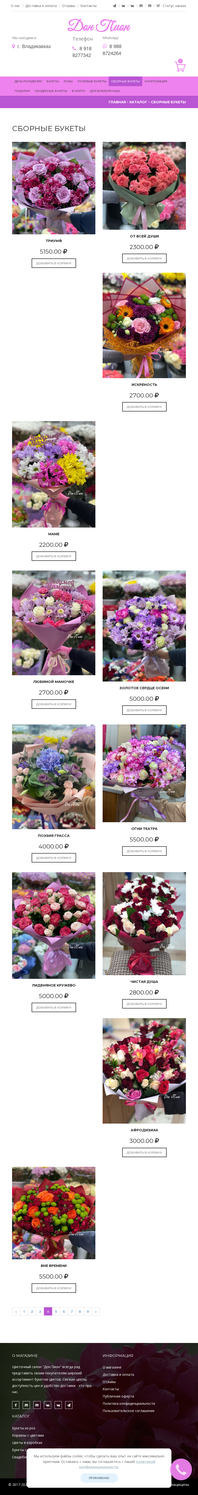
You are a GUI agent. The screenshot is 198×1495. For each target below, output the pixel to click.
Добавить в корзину (53, 263)
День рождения (28, 81)
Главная (117, 102)
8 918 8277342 (82, 52)
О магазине (112, 1367)
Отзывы (68, 5)
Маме (53, 534)
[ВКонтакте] (123, 5)
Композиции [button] (156, 81)
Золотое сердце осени (144, 688)
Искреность (144, 384)
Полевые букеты (92, 81)
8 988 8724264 (112, 49)
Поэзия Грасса (54, 836)
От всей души (144, 236)
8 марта (78, 91)
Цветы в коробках (27, 1442)
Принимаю (99, 1478)
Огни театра (144, 829)
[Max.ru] (141, 5)
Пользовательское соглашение (129, 1410)
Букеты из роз (23, 1428)
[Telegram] (114, 5)
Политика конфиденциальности (129, 1403)
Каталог (138, 102)
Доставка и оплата (41, 5)
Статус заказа (173, 5)
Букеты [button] (53, 81)
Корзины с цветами (28, 1435)
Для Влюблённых (105, 91)
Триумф (54, 241)
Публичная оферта (118, 1396)
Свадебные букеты (51, 91)
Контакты (88, 5)
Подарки (22, 91)
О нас (15, 5)
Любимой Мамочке (53, 682)
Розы (68, 81)
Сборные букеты (125, 81)
